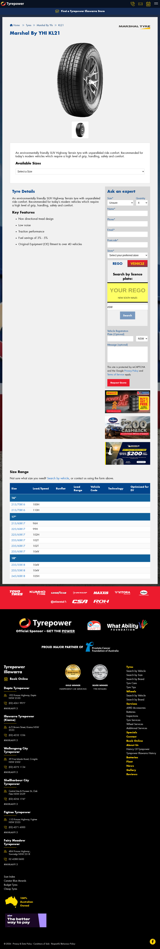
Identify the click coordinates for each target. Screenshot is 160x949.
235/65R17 (18, 551)
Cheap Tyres (10, 889)
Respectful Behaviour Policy (63, 943)
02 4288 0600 (16, 859)
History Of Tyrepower (137, 749)
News (130, 766)
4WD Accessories (135, 708)
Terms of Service (115, 374)
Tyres (129, 667)
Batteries (130, 712)
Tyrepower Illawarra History (141, 753)
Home (16, 25)
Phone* (111, 219)
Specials (131, 732)
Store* (110, 250)
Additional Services (136, 728)
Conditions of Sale (41, 943)
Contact (131, 736)
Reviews (131, 774)
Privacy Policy (131, 370)
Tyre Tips (131, 687)
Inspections (132, 716)
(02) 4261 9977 (17, 703)
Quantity (140, 198)
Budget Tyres (10, 884)
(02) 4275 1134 (17, 767)
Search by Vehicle (136, 671)
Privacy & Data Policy (22, 943)
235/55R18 (18, 564)
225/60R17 (18, 529)
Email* (111, 230)
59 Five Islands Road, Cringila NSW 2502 (23, 760)
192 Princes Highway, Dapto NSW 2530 (22, 697)
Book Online (134, 741)
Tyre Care (131, 683)
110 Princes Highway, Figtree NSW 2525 (23, 821)
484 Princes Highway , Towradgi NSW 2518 (20, 853)
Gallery (131, 770)
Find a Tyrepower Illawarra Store (82, 11)
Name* (111, 209)
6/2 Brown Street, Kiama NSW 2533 (24, 728)
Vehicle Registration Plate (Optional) (117, 332)
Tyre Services (133, 720)
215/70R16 (18, 504)
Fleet (129, 761)
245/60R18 (18, 576)
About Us (132, 745)
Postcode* (112, 240)
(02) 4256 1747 (17, 799)
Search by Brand (135, 679)
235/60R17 (18, 540)
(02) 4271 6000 (17, 827)
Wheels (131, 691)
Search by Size (134, 675)
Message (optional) (117, 344)
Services (131, 703)
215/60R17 (18, 523)
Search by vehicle (58, 478)
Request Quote (118, 382)
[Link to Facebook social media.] (153, 941)
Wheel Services (134, 724)
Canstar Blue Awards (15, 880)
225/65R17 (18, 534)
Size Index (9, 876)
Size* (110, 198)
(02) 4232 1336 (17, 735)
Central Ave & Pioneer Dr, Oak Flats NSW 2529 (23, 792)
